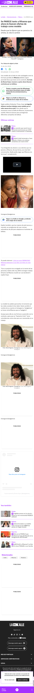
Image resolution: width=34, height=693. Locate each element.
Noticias (14, 521)
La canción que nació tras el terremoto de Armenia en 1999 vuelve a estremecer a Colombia (22, 129)
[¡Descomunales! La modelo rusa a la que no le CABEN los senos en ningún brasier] (5, 524)
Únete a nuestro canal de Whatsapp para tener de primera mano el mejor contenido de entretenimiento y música (18, 91)
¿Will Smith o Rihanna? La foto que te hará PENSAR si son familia (22, 545)
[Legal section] (31, 663)
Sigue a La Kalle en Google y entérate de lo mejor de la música (18, 219)
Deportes (14, 532)
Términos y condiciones (9, 669)
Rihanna (14, 557)
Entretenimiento (11, 17)
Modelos (23, 557)
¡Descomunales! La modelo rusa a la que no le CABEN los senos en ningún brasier (21, 525)
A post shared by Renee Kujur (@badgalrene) (17, 493)
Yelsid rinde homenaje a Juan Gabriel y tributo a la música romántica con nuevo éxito (22, 139)
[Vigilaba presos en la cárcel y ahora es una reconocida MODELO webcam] (5, 514)
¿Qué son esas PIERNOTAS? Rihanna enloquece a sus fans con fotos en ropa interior (16, 263)
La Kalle (3, 17)
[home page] (17, 625)
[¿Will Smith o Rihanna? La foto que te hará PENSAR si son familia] (5, 544)
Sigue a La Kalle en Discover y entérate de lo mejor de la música (17, 98)
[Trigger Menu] (2, 2)
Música (20, 17)
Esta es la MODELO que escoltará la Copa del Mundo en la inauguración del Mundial (22, 535)
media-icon (17, 689)
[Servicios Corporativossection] (31, 659)
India (5, 557)
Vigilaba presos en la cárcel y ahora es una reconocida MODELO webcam (22, 515)
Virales (14, 511)
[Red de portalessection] (31, 654)
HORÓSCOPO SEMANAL (15, 6)
